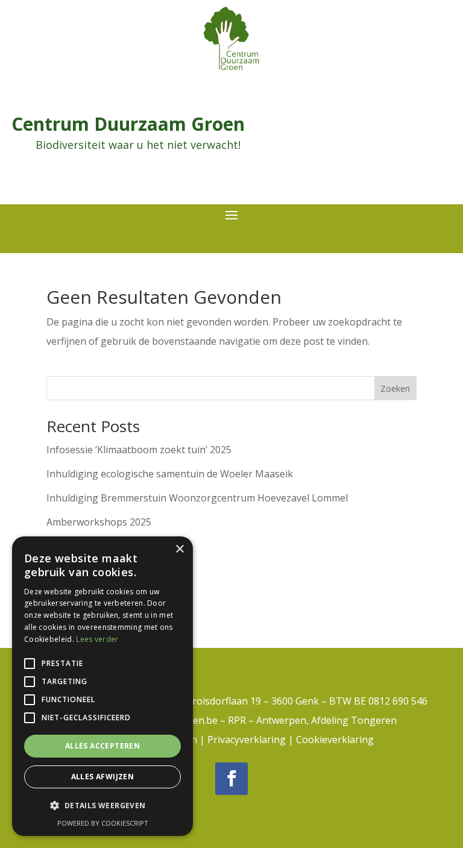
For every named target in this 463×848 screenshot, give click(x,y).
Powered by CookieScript (102, 823)
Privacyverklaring (246, 739)
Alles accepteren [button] (102, 746)
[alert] (102, 686)
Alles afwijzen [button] (102, 776)
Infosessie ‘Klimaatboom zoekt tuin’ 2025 (139, 449)
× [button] (179, 549)
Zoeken (395, 388)
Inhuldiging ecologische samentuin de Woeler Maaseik (169, 473)
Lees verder (97, 639)
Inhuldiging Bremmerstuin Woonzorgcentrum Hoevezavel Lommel (197, 497)
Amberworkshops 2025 (98, 522)
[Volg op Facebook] (231, 778)
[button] (102, 805)
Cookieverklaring (335, 739)
